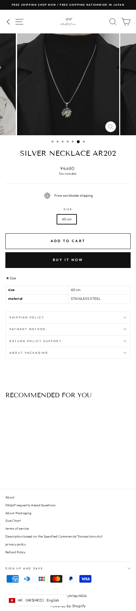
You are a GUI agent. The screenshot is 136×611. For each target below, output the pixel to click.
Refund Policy (15, 552)
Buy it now (68, 260)
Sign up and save (24, 568)
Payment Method (27, 329)
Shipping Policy (27, 317)
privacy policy (15, 544)
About (10, 497)
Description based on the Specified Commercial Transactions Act (53, 536)
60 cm (66, 219)
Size (68, 209)
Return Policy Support (35, 341)
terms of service (17, 529)
